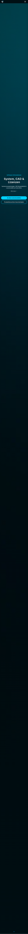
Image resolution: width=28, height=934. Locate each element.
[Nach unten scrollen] (14, 931)
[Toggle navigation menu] (25, 1)
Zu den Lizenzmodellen (14, 198)
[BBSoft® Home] (2, 2)
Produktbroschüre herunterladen (14, 202)
